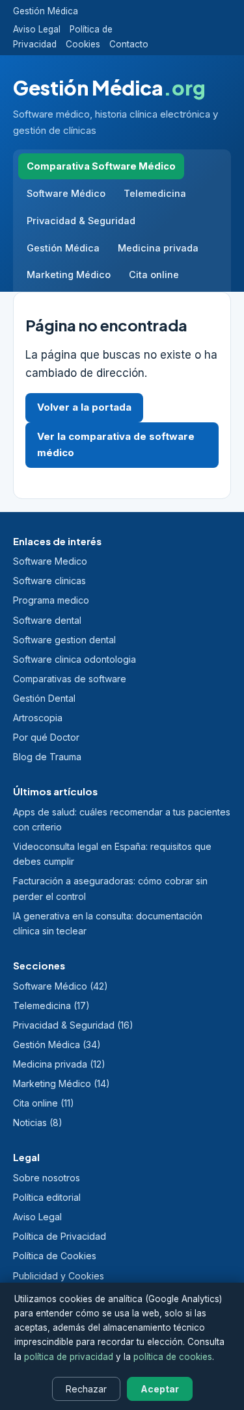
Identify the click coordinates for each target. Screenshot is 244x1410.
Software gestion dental (64, 639)
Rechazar (86, 1388)
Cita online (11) (43, 1103)
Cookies (83, 44)
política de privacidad (68, 1357)
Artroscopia (37, 717)
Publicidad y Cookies (58, 1275)
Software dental (47, 620)
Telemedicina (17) (51, 1005)
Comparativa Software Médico (101, 166)
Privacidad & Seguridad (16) (73, 1025)
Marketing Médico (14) (61, 1083)
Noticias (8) (37, 1122)
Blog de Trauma (47, 756)
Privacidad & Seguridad (81, 220)
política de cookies (172, 1357)
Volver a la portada (84, 407)
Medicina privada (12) (59, 1064)
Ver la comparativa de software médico (116, 444)
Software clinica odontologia (74, 659)
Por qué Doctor (46, 737)
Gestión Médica (45, 11)
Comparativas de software (69, 678)
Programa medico (51, 600)
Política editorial (47, 1197)
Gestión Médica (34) (57, 1044)
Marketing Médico (69, 274)
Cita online (154, 274)
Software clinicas (49, 580)
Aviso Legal (37, 29)
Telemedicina (155, 193)
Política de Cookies (54, 1255)
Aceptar (160, 1388)
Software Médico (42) (60, 986)
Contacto (128, 44)
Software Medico (50, 561)
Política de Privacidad (59, 1236)
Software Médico (66, 193)
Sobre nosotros (46, 1177)
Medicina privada (158, 247)
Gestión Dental (44, 698)
